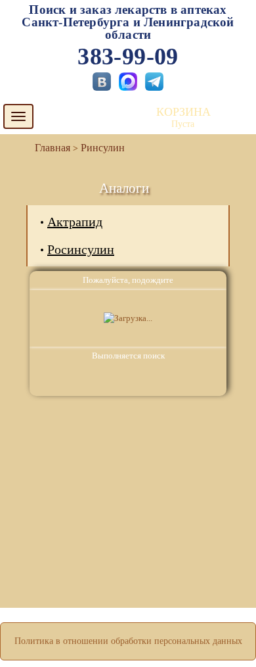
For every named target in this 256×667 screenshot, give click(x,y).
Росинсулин (80, 249)
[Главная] (47, 147)
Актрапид (74, 221)
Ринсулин (103, 147)
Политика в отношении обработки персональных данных (128, 641)
